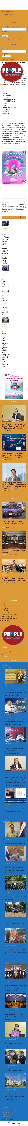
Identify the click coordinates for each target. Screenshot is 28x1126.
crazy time (9, 598)
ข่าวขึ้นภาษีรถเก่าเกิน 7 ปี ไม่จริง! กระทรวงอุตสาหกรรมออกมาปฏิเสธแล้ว (13, 523)
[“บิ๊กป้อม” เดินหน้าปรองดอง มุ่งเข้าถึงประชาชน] (14, 540)
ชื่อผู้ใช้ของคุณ (5, 31)
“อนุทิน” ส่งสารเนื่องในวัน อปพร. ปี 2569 (15, 843)
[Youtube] (15, 660)
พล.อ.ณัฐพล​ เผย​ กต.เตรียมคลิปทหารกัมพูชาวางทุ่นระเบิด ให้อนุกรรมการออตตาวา (20, 207)
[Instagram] (6, 660)
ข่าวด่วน (5, 93)
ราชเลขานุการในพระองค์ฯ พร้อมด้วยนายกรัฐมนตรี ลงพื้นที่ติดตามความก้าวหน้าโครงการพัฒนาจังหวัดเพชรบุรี (15, 751)
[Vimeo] (12, 660)
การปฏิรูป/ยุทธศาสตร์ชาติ (9, 963)
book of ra (17, 596)
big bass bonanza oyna (8, 596)
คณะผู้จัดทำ (6, 113)
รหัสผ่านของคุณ (5, 34)
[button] (4, 88)
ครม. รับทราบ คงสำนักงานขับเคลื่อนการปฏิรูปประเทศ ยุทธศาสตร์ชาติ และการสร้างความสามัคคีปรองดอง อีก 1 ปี (15, 1096)
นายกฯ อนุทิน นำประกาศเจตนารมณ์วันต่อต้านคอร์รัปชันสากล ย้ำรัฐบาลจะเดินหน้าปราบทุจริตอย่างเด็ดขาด (15, 988)
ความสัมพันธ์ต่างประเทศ (9, 107)
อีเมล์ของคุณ (5, 53)
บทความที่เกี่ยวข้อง (9, 217)
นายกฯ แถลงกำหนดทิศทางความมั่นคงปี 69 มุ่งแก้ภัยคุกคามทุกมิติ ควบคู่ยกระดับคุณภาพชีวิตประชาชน (15, 1017)
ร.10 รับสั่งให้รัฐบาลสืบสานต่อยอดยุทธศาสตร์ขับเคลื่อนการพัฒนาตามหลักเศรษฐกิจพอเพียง (13, 580)
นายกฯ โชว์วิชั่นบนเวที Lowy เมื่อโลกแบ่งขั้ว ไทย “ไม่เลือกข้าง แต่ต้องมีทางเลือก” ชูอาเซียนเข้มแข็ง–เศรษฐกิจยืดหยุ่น (5, 249)
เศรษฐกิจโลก (6, 111)
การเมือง (5, 97)
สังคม (4, 105)
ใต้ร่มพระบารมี (7, 95)
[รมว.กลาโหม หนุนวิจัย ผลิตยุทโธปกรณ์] (15, 1056)
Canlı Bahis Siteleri (7, 591)
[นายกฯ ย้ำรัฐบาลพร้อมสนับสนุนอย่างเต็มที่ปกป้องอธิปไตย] (15, 882)
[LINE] (20, 195)
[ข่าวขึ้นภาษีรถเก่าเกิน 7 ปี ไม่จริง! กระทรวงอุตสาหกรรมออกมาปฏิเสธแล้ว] (14, 510)
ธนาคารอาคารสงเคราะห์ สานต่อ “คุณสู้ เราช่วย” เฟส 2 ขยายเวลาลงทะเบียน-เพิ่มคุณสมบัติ (8, 208)
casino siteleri (21, 593)
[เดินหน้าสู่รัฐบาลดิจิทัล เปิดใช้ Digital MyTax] (15, 1029)
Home (4, 91)
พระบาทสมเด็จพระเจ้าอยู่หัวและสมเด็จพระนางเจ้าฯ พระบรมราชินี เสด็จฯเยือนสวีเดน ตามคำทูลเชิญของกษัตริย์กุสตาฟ (15, 692)
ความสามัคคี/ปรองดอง (6, 554)
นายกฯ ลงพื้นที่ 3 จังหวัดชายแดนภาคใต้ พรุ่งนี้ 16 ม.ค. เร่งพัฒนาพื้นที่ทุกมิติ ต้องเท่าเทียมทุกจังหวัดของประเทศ (15, 952)
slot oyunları (15, 591)
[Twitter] (16, 195)
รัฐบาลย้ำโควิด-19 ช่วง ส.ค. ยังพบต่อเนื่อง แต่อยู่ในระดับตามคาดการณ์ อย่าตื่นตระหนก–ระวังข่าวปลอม (14, 426)
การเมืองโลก (6, 109)
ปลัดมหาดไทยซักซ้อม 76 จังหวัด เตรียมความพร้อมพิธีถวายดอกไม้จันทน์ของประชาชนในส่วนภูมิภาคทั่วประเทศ (15, 721)
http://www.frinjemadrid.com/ (9, 593)
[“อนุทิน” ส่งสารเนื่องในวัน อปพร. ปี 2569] (15, 829)
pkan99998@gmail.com (13, 654)
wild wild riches (16, 598)
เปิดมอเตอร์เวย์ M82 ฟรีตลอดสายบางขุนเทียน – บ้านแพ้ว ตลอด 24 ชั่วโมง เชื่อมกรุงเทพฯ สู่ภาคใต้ (13, 455)
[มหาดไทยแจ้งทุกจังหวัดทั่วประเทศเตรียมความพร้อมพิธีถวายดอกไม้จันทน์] (15, 795)
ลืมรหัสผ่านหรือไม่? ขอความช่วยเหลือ (11, 40)
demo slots (22, 591)
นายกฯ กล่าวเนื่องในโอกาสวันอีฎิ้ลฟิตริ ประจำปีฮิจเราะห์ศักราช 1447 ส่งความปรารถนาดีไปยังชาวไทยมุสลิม (14, 870)
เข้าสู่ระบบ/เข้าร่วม (8, 14)
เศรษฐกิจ (5, 103)
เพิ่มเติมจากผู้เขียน (19, 217)
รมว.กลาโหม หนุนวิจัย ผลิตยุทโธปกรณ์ (14, 1070)
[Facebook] (12, 195)
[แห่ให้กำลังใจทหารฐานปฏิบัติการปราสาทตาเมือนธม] (15, 909)
